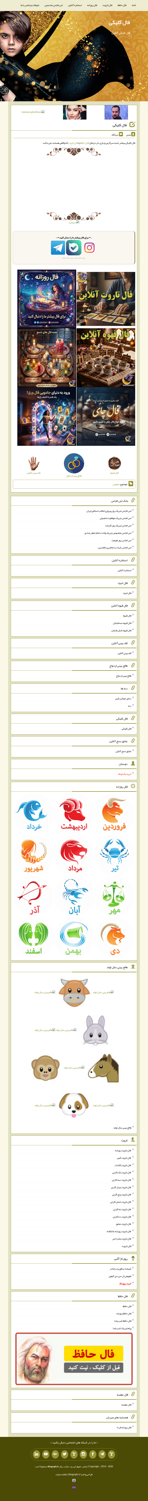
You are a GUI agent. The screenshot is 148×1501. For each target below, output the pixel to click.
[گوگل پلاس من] (55, 1454)
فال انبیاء (127, 592)
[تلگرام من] (102, 1454)
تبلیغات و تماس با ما (30, 5)
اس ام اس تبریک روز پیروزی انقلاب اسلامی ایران (108, 510)
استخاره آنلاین (75, 5)
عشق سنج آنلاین (123, 751)
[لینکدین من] (36, 1454)
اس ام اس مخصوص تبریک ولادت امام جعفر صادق (107, 532)
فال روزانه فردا (124, 1427)
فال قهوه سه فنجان (122, 622)
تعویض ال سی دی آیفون (120, 1276)
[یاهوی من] (111, 1454)
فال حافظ (122, 5)
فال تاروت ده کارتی (122, 1216)
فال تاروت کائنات (123, 1165)
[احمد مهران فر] (116, 113)
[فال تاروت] (106, 299)
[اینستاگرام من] (83, 1454)
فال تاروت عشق (123, 1223)
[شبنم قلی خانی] (33, 112)
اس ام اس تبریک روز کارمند (118, 525)
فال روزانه (92, 5)
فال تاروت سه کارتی (121, 1179)
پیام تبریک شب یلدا (122, 1328)
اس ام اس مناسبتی (54, 5)
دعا (129, 705)
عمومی (116, 484)
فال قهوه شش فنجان (121, 630)
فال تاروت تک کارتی (121, 1172)
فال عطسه (126, 1404)
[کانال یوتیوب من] (45, 1454)
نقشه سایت (61, 1474)
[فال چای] (106, 417)
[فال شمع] (46, 358)
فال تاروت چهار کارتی (121, 1187)
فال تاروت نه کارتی (122, 1209)
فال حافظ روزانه (123, 1313)
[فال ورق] (46, 417)
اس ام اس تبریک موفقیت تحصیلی (115, 518)
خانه (134, 5)
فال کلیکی (119, 22)
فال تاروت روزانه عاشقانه (119, 1231)
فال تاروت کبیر (124, 1157)
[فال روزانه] (46, 299)
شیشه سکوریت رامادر (120, 1268)
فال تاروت (107, 5)
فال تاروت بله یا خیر (121, 1238)
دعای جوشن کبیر (123, 698)
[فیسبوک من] (92, 1454)
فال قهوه (127, 615)
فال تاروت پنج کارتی (121, 1194)
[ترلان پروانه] (74, 113)
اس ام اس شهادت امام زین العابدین (114, 547)
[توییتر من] (64, 1454)
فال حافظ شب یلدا (122, 1320)
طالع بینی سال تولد (122, 1127)
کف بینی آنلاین (124, 652)
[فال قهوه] (106, 358)
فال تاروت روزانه (123, 1150)
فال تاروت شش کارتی (120, 1201)
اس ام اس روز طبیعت (121, 540)
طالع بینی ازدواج (123, 675)
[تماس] (74, 1454)
